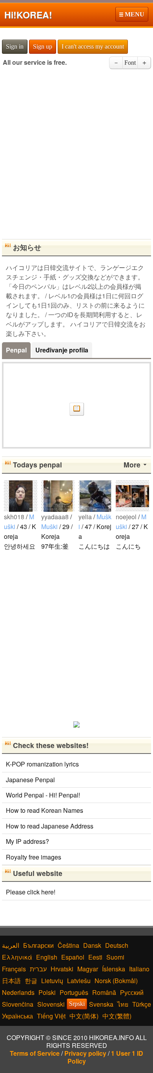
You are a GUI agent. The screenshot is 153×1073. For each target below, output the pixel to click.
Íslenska (113, 968)
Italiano (139, 968)
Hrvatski (62, 968)
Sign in (15, 46)
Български (38, 945)
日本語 (11, 980)
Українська (17, 1015)
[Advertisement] (76, 156)
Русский (132, 992)
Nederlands (18, 992)
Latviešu (79, 980)
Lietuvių (52, 980)
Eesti (95, 957)
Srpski (77, 1003)
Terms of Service (35, 1053)
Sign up (42, 46)
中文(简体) (83, 1015)
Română (104, 992)
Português (74, 992)
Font (130, 62)
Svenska (101, 1004)
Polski (47, 992)
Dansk (92, 945)
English (46, 957)
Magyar (87, 968)
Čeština (68, 945)
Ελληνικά (17, 957)
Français (14, 968)
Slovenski (51, 1004)
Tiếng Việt (51, 1015)
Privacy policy (85, 1053)
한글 (31, 980)
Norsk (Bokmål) (116, 980)
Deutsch (116, 945)
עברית (38, 968)
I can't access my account (93, 46)
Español (72, 957)
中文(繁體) (116, 1015)
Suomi (115, 957)
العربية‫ (10, 945)
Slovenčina (17, 1004)
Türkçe (141, 1004)
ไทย (122, 1004)
